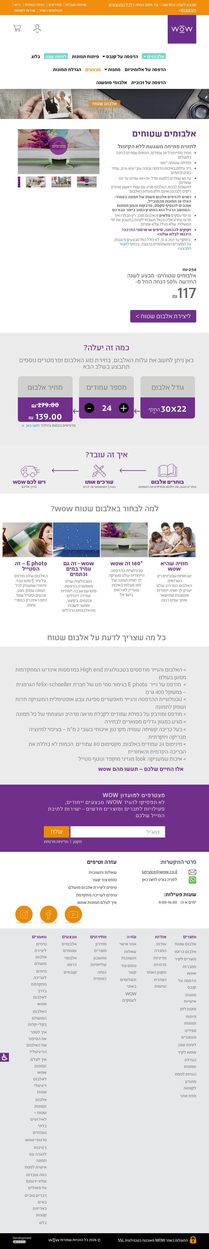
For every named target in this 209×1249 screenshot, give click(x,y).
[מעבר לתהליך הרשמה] (17, 28)
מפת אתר (188, 1095)
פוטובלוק (188, 1008)
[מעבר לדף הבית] (182, 29)
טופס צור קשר (104, 879)
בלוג (17, 4)
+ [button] (123, 408)
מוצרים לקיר (185, 958)
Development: (22, 1238)
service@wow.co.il (159, 871)
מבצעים (93, 69)
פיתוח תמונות (85, 56)
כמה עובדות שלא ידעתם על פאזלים (36, 1181)
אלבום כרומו (185, 951)
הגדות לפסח (185, 1074)
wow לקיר (187, 1052)
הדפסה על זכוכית (148, 82)
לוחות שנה (56, 56)
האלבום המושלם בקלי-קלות (37, 1018)
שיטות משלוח (76, 4)
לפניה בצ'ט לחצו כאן (160, 879)
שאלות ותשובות (103, 872)
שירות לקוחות (24, 10)
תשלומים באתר (50, 10)
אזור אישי (128, 943)
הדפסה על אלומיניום (145, 69)
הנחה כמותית (35, 4)
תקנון (77, 841)
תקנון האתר (156, 972)
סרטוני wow (36, 1139)
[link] (74, 915)
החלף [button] (154, 409)
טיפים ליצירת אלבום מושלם (92, 887)
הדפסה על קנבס (122, 56)
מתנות (114, 69)
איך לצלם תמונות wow (97, 902)
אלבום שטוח (185, 943)
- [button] (89, 408)
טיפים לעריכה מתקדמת (96, 894)
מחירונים (55, 4)
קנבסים (70, 972)
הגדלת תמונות (67, 69)
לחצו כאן (33, 425)
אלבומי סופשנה (111, 82)
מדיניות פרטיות (56, 841)
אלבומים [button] (155, 56)
